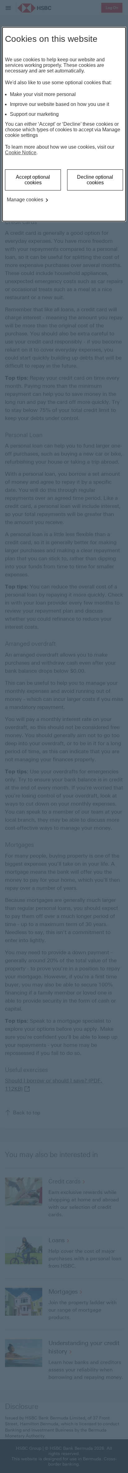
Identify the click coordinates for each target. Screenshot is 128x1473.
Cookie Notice (20, 152)
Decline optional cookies (95, 179)
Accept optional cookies (33, 179)
